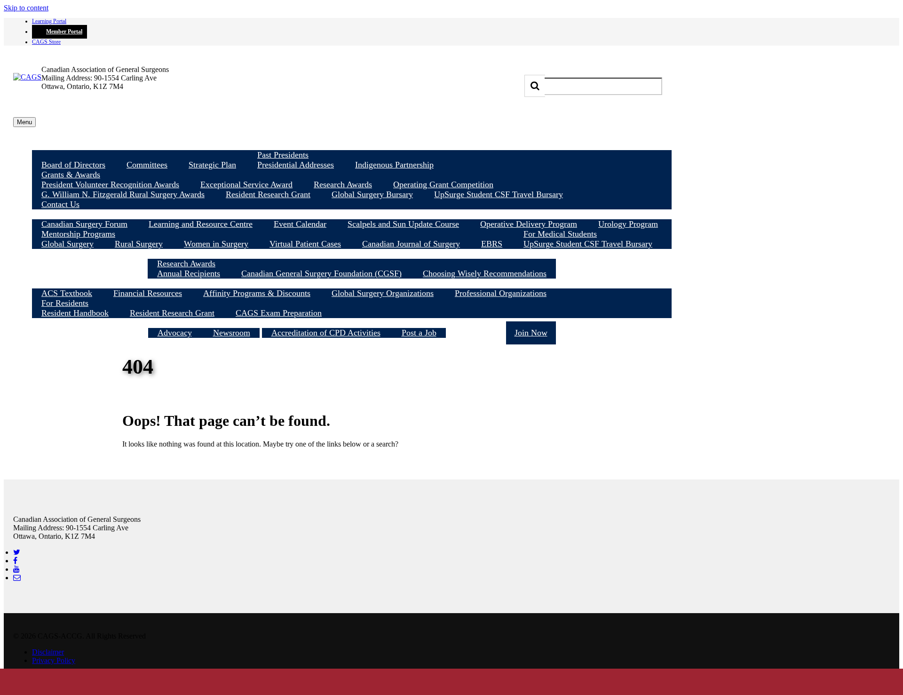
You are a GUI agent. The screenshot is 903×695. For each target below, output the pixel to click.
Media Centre (204, 323)
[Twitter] (16, 552)
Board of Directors (73, 164)
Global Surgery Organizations (383, 293)
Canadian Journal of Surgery (411, 243)
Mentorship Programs (78, 234)
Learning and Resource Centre (201, 224)
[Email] (17, 578)
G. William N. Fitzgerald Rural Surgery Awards (123, 194)
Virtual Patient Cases (305, 243)
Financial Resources (147, 293)
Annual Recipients (188, 273)
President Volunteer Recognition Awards (110, 184)
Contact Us (60, 204)
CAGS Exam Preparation (279, 313)
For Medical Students (560, 234)
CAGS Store (46, 42)
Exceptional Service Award (246, 184)
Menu (24, 122)
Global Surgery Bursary (372, 194)
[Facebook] (15, 561)
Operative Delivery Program (528, 224)
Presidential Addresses (295, 164)
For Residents (64, 303)
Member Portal (64, 31)
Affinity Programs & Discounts (256, 293)
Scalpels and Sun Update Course (403, 224)
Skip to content (26, 8)
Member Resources (352, 283)
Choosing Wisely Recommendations (485, 273)
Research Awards (343, 184)
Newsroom (231, 332)
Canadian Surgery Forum (84, 224)
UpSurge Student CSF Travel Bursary (498, 194)
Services (354, 323)
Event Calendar (300, 224)
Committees (147, 164)
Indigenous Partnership (394, 164)
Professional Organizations (501, 293)
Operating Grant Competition (443, 184)
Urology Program (628, 224)
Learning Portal (49, 21)
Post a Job (419, 332)
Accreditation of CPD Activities (325, 332)
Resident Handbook (75, 313)
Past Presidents (283, 155)
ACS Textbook (66, 293)
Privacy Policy (53, 660)
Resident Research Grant (268, 194)
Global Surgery (67, 243)
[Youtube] (16, 569)
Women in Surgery (216, 243)
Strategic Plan (212, 164)
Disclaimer (48, 652)
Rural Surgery (139, 243)
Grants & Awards (70, 174)
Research (351, 253)
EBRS (491, 243)
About (352, 145)
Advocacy (175, 332)
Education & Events (351, 214)
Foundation (476, 332)
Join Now (531, 332)
